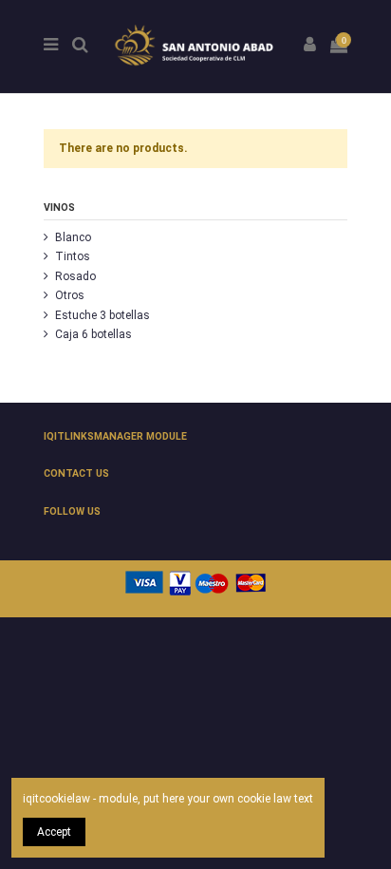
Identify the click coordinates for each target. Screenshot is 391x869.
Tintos (72, 256)
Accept (54, 832)
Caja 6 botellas (93, 334)
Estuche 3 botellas (102, 315)
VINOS (59, 207)
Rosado (75, 276)
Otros (69, 295)
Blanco (73, 237)
